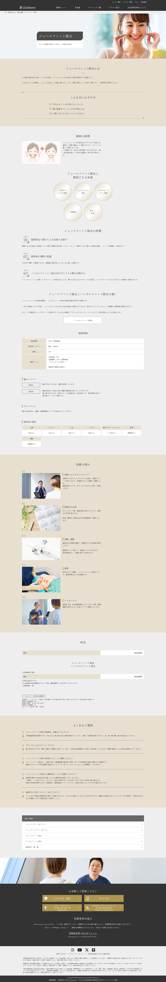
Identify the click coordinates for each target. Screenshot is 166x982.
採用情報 (143, 2)
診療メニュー (61, 7)
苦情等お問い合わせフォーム (83, 933)
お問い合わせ (61, 954)
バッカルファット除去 (83, 320)
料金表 (77, 7)
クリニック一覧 (94, 7)
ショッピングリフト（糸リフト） (37, 830)
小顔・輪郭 (28, 818)
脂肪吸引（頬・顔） (33, 847)
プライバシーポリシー (77, 954)
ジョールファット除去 (33, 836)
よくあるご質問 (127, 2)
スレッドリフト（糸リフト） (36, 824)
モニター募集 (116, 2)
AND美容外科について (136, 7)
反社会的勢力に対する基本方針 (99, 954)
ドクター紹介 (114, 7)
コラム (136, 2)
